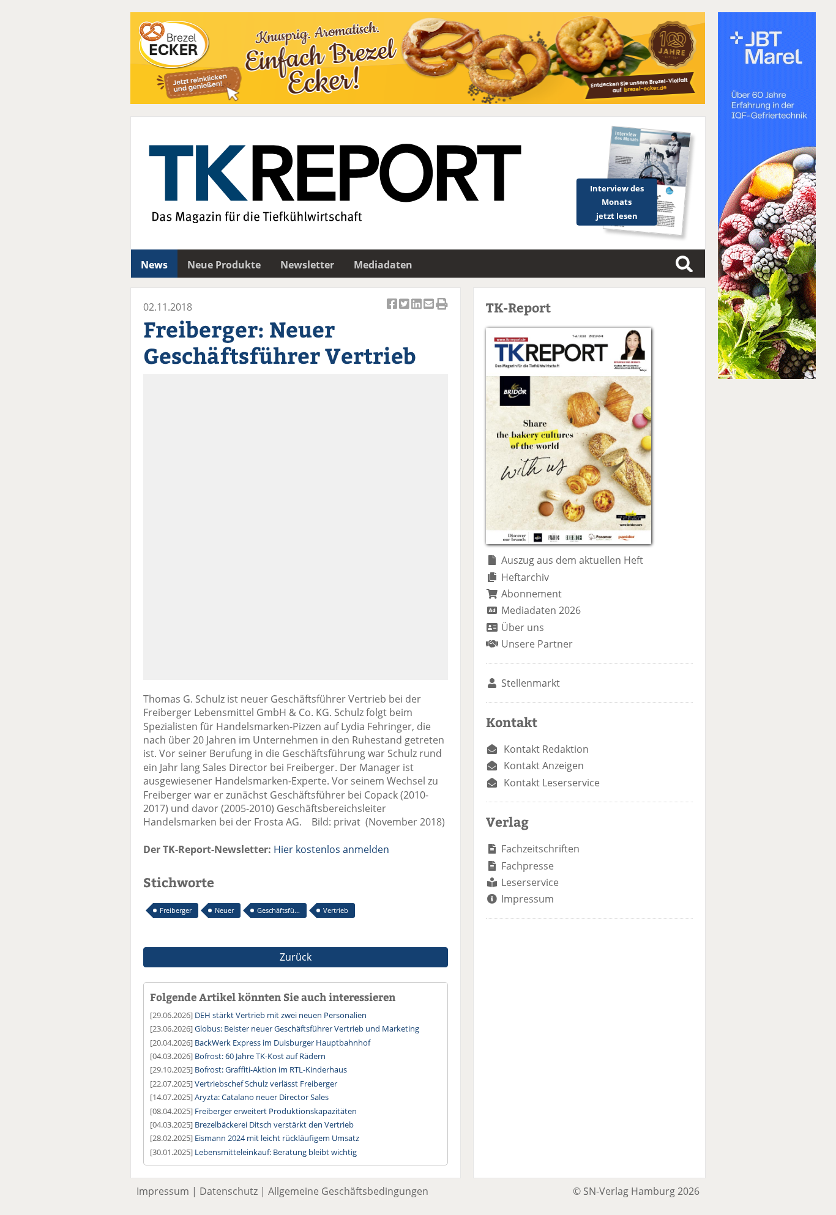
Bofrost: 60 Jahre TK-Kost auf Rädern (260, 1056)
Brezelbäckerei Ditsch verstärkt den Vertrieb (274, 1124)
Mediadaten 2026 (541, 610)
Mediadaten (383, 264)
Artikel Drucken (442, 310)
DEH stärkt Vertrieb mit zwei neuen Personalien (281, 1015)
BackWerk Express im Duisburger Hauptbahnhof (282, 1042)
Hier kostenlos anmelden (331, 849)
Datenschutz (229, 1191)
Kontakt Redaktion (546, 749)
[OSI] (767, 375)
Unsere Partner (537, 644)
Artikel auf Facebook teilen (393, 310)
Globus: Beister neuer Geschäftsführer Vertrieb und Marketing (307, 1028)
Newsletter (307, 264)
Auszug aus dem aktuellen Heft (572, 560)
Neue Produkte (224, 264)
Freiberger (176, 910)
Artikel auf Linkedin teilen (417, 310)
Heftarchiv (525, 577)
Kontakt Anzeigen (544, 765)
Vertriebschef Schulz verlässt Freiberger (266, 1083)
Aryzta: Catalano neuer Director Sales (262, 1096)
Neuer (224, 910)
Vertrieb (335, 910)
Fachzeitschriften (540, 848)
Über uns (522, 627)
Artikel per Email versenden (430, 310)
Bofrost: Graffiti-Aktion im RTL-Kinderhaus (271, 1069)
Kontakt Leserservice (552, 782)
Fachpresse (527, 866)
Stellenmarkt (530, 683)
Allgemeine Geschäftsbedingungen (348, 1191)
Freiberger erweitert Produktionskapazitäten (276, 1111)
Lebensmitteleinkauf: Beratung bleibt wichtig (276, 1152)
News (154, 264)
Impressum (527, 899)
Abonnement (531, 593)
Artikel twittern (405, 310)
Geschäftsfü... (278, 910)
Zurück (296, 957)
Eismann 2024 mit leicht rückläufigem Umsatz (277, 1137)
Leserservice (530, 882)
